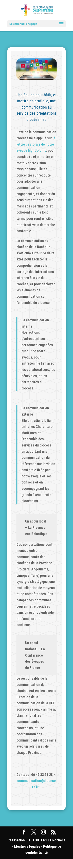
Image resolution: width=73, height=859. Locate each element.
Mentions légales (27, 846)
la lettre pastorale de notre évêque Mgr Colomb (35, 144)
